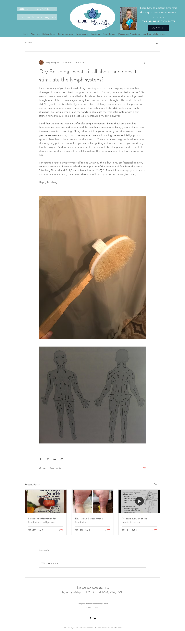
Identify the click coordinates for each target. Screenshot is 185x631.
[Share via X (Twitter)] (47, 459)
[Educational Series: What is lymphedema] (92, 501)
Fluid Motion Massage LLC (92, 587)
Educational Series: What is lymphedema (89, 520)
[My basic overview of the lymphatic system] (139, 501)
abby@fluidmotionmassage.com (92, 603)
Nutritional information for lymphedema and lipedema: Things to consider (42, 520)
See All (157, 484)
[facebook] (90, 618)
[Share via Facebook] (40, 459)
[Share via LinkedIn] (54, 459)
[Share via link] (61, 459)
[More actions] (144, 62)
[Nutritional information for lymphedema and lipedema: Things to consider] (45, 501)
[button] (37, 9)
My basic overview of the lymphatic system (134, 520)
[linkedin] (94, 618)
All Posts (28, 42)
